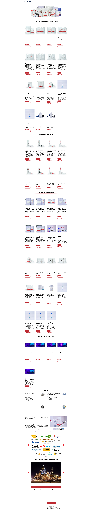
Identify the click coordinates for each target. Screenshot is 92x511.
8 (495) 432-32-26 (34, 494)
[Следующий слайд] (63, 445)
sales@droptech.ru (35, 495)
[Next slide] (65, 421)
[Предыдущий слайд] (28, 445)
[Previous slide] (51, 421)
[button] (46, 487)
